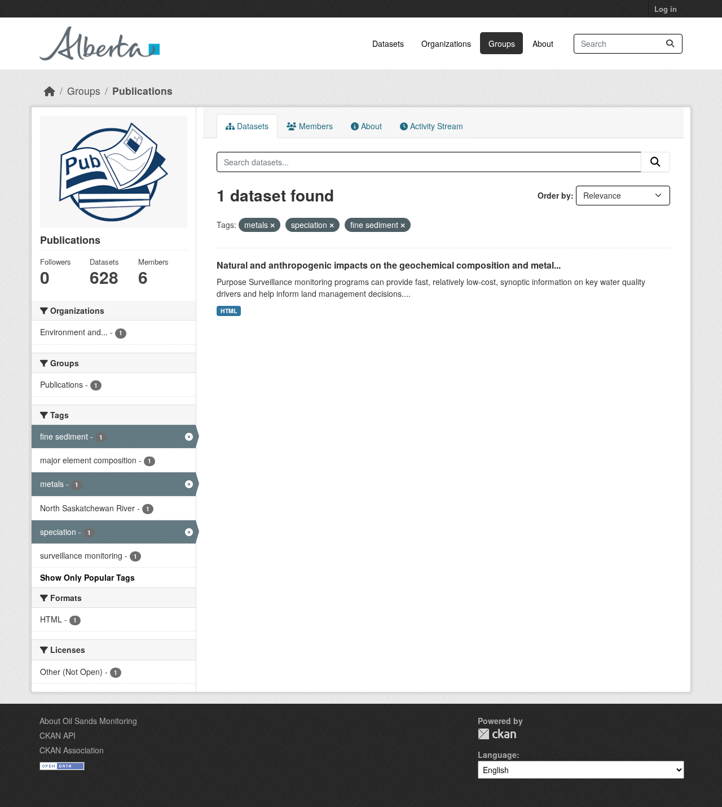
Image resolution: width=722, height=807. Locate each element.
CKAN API (57, 735)
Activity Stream (435, 125)
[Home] (49, 91)
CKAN (497, 734)
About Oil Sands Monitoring (88, 720)
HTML (229, 310)
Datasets (388, 43)
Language (497, 754)
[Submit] (670, 44)
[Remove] (272, 225)
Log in (665, 8)
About (542, 43)
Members (315, 125)
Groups (501, 43)
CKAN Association (71, 750)
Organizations (446, 43)
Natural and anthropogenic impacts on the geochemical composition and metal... (389, 264)
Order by (554, 195)
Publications (142, 91)
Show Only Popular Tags (87, 577)
